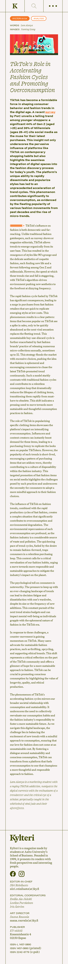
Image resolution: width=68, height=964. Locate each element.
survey (50, 112)
